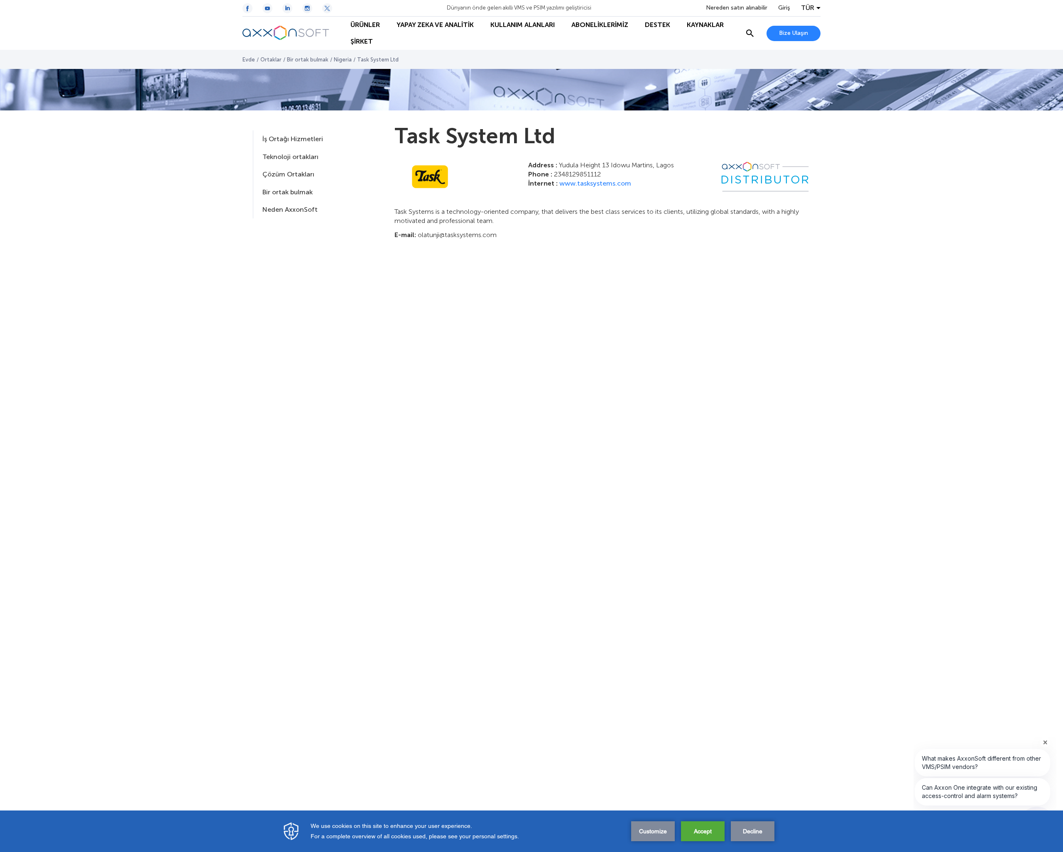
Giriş (784, 8)
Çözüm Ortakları (288, 174)
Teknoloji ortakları (290, 157)
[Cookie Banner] (531, 831)
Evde (248, 59)
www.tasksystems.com (595, 183)
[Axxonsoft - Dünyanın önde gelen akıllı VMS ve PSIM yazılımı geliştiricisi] (292, 33)
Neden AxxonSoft (290, 209)
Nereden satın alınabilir (736, 8)
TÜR (807, 8)
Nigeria (343, 59)
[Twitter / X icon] (327, 8)
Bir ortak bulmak (307, 59)
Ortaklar (271, 59)
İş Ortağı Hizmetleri (292, 139)
